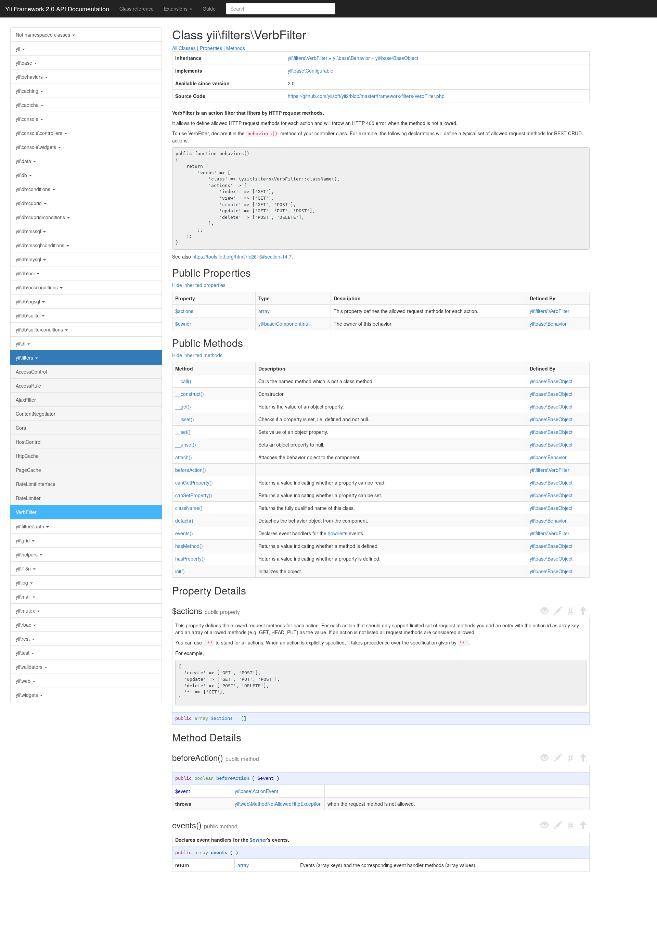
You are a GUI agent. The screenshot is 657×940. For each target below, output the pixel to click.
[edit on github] (558, 610)
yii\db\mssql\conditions (41, 245)
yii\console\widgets (36, 146)
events (219, 852)
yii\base (25, 62)
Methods (235, 48)
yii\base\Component (279, 323)
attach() (183, 457)
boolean (204, 778)
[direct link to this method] (570, 610)
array (264, 311)
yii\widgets (27, 694)
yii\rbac (24, 624)
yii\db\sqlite (28, 315)
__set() (183, 431)
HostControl (28, 441)
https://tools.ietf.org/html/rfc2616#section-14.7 (242, 256)
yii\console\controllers (40, 132)
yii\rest (23, 638)
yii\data (24, 161)
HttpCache (27, 455)
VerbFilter (26, 512)
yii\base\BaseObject (396, 57)
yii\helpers (27, 554)
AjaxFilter (26, 399)
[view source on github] (544, 610)
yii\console (28, 118)
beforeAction (232, 778)
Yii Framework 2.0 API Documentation (57, 8)
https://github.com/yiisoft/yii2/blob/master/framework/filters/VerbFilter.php (366, 95)
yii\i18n (24, 568)
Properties (211, 48)
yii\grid (23, 540)
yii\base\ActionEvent (256, 791)
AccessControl (31, 371)
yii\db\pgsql (28, 301)
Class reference (136, 8)
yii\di (21, 343)
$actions (184, 311)
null (306, 323)
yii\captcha (28, 104)
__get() (183, 406)
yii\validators (30, 666)
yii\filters (25, 357)
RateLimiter (28, 497)
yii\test (23, 652)
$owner (183, 323)
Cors (21, 427)
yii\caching (28, 90)
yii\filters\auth (31, 526)
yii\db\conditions (34, 189)
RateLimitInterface (35, 483)
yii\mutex (26, 610)
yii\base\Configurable (310, 70)
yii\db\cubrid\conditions (41, 217)
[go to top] (583, 610)
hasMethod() (189, 545)
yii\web (24, 680)
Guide (209, 8)
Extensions (176, 8)
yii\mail (24, 596)
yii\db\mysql (29, 259)
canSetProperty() (193, 495)
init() (180, 571)
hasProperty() (190, 558)
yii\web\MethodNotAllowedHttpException (278, 803)
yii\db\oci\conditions (37, 287)
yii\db (22, 175)
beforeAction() (190, 469)
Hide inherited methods (197, 355)
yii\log (22, 582)
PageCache (28, 469)
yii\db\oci (26, 273)
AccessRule (28, 385)
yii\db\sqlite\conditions (40, 329)
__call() (183, 381)
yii (19, 48)
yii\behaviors (30, 76)
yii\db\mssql (29, 231)
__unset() (185, 444)
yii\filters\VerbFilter (307, 57)
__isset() (184, 419)
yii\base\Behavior (351, 57)
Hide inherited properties (199, 284)
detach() (184, 520)
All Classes (184, 48)
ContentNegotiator (35, 413)
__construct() (189, 393)
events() (184, 533)
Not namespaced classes (44, 34)
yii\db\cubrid (29, 203)
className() (189, 507)
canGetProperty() (194, 482)
